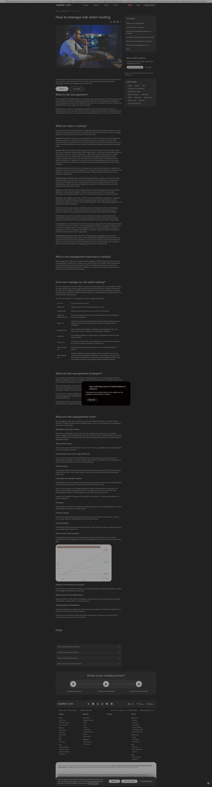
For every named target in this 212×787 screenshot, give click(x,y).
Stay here (91, 400)
